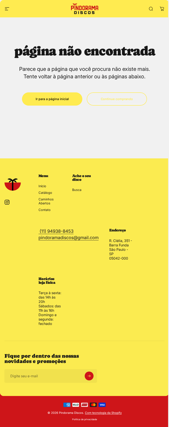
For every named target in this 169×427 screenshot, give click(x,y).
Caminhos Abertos (46, 201)
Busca (76, 190)
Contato (45, 210)
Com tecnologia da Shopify (103, 412)
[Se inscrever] (89, 376)
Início (42, 186)
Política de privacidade (84, 419)
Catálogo (45, 192)
